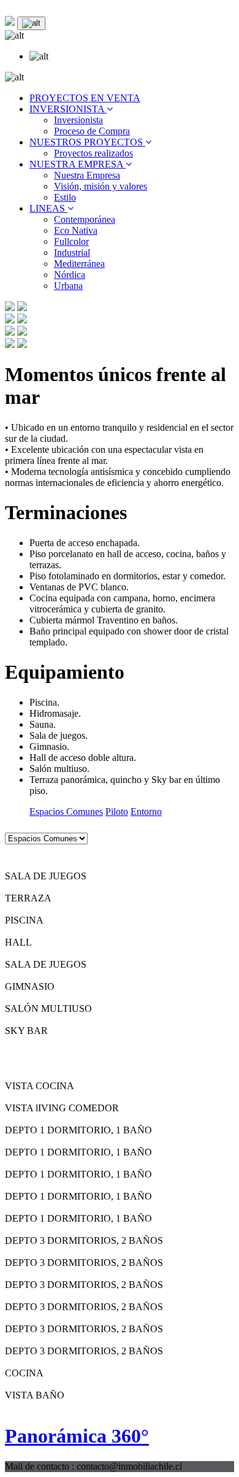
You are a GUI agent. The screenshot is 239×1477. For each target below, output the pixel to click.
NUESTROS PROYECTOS (87, 142)
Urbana (68, 285)
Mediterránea (79, 263)
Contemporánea (84, 219)
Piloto (116, 811)
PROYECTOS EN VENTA (84, 98)
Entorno (146, 811)
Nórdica (69, 274)
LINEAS (48, 208)
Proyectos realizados (93, 153)
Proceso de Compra (92, 131)
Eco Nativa (75, 230)
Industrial (72, 252)
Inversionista (78, 120)
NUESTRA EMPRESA (77, 164)
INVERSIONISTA (68, 109)
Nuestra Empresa (87, 175)
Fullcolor (71, 241)
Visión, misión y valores (100, 186)
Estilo (65, 197)
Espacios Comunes (66, 811)
